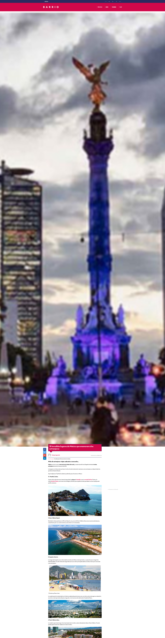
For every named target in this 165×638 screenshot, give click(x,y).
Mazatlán (78, 479)
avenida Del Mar (88, 479)
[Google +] (113, 1)
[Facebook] (105, 1)
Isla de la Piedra (54, 481)
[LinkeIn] (44, 458)
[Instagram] (116, 1)
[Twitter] (109, 1)
